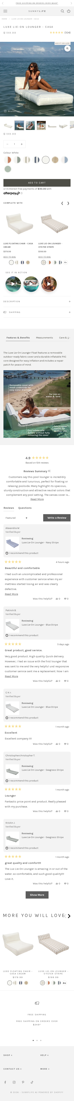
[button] (60, 32)
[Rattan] (55, 160)
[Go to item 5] (52, 125)
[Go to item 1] (8, 125)
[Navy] (36, 160)
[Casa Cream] (11, 262)
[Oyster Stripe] (26, 160)
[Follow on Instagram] (14, 1082)
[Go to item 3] (30, 125)
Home (4, 19)
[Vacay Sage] (7, 169)
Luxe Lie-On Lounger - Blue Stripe (40, 624)
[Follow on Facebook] (5, 1082)
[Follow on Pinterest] (23, 1082)
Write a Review (59, 518)
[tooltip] (49, 471)
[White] (45, 160)
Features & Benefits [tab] (18, 337)
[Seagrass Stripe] (17, 160)
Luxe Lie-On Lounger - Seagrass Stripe (43, 769)
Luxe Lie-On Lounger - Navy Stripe (40, 542)
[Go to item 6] (63, 125)
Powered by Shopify (51, 1092)
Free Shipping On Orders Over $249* (37, 3)
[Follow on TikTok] (32, 1082)
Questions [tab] (25, 508)
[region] (37, 1015)
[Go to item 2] (19, 125)
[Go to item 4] (41, 125)
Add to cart (37, 182)
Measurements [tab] (44, 337)
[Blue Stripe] (64, 160)
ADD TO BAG (9, 257)
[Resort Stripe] (22, 262)
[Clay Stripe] (7, 160)
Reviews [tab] (8, 508)
